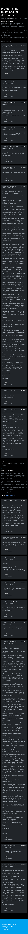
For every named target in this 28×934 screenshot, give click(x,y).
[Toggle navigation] (3, 2)
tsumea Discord (6, 927)
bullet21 (12, 82)
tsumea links (5, 929)
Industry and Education (7, 21)
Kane (11, 102)
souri (11, 127)
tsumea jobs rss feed (7, 926)
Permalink (23, 45)
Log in (6, 73)
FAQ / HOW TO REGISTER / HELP (10, 923)
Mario (11, 186)
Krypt (11, 45)
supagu (10, 18)
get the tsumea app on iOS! (9, 924)
